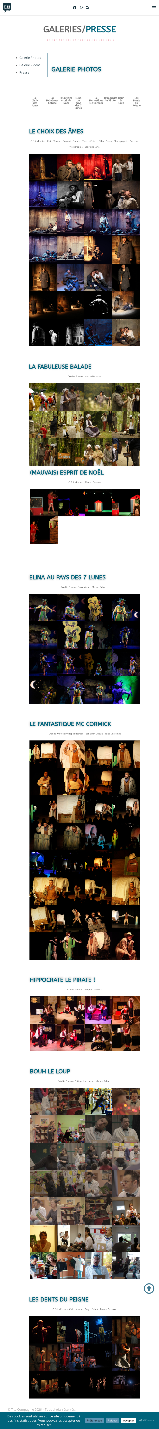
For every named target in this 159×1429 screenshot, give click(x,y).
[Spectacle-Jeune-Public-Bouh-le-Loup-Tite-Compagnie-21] (43, 1211)
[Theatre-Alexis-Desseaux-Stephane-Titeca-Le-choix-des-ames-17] (43, 277)
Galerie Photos (30, 58)
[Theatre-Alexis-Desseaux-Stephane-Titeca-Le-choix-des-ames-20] (126, 277)
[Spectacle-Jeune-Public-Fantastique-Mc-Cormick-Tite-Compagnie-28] (43, 891)
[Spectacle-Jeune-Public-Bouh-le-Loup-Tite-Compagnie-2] (126, 1101)
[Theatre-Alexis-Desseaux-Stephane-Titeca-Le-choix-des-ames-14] (70, 250)
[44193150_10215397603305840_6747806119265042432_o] (43, 1330)
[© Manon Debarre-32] (126, 690)
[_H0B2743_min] (43, 502)
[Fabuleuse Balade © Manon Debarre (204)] (70, 452)
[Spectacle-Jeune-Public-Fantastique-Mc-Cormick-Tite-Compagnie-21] (43, 863)
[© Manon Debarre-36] (70, 690)
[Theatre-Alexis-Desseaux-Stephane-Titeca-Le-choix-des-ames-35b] (126, 167)
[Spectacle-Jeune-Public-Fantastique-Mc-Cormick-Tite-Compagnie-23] (71, 863)
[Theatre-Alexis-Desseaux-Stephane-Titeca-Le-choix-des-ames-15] (98, 250)
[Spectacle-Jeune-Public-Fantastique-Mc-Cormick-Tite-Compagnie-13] (71, 809)
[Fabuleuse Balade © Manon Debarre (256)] (43, 452)
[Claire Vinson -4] (70, 607)
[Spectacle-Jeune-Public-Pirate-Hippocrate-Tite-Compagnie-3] (71, 1010)
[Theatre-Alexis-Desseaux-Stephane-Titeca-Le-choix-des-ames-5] (43, 222)
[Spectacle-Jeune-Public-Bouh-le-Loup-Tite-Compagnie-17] (43, 1183)
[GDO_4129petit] (43, 167)
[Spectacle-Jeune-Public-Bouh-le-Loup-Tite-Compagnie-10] (43, 1156)
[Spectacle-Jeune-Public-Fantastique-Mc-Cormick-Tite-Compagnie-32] (126, 891)
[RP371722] (71, 1330)
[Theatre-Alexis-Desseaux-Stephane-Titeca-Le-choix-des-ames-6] (70, 222)
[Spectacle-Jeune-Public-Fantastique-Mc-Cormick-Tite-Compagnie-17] (43, 836)
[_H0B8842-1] (71, 1238)
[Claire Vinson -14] (70, 635)
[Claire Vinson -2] (43, 607)
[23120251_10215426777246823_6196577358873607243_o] (43, 1265)
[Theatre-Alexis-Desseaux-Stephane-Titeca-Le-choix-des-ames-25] (126, 305)
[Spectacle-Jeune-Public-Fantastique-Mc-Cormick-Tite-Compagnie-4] (126, 754)
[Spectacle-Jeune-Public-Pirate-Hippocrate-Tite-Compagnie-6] (43, 1037)
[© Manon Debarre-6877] (43, 690)
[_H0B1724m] (43, 1357)
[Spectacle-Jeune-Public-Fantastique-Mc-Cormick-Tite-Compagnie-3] (43, 754)
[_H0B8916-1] (98, 1238)
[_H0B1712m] (126, 1330)
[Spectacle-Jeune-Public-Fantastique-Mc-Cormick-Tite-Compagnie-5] (43, 781)
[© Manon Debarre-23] (98, 662)
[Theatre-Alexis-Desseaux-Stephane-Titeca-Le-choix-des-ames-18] (70, 277)
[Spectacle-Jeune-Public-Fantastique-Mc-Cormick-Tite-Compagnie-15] (98, 809)
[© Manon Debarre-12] (126, 662)
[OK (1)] (126, 333)
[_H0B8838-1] (43, 1238)
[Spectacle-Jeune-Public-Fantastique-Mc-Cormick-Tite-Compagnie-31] (98, 891)
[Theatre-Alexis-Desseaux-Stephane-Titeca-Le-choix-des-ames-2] (98, 195)
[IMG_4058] (98, 946)
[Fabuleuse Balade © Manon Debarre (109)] (98, 397)
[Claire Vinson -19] (126, 635)
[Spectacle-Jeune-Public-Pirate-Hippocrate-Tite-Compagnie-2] (43, 1010)
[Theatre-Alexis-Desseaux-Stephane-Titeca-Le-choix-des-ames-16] (126, 250)
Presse (24, 72)
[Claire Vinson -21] (43, 662)
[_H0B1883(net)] (126, 1357)
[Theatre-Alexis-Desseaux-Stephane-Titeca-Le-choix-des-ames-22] (70, 305)
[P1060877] (71, 1265)
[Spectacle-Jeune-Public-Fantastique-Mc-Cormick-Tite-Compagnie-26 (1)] (126, 863)
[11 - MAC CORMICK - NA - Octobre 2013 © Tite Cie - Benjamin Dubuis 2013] (126, 918)
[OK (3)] (98, 333)
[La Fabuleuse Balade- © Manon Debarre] (43, 424)
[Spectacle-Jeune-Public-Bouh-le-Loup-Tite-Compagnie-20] (126, 1183)
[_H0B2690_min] (126, 502)
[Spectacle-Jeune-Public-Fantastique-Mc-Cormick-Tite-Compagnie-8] (98, 781)
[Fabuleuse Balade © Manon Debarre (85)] (70, 397)
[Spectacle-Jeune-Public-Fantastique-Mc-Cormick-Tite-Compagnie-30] (71, 891)
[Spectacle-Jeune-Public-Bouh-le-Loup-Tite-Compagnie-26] (98, 1211)
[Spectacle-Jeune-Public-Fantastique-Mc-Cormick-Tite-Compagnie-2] (98, 754)
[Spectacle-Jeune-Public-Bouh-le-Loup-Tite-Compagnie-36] (98, 1101)
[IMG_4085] (126, 946)
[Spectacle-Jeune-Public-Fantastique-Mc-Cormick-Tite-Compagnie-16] (126, 809)
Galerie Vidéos (30, 65)
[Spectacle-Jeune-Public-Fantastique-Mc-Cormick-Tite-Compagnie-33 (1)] (43, 918)
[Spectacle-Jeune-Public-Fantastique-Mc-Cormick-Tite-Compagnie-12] (43, 809)
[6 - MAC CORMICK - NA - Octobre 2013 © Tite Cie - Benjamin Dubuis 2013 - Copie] (71, 918)
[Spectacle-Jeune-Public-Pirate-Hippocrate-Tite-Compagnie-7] (71, 1037)
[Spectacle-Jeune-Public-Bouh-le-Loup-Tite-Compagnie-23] (71, 1211)
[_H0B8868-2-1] (126, 1211)
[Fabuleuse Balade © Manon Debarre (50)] (43, 397)
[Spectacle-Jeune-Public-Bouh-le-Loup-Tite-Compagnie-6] (71, 1129)
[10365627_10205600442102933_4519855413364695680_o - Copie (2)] (70, 333)
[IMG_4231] (71, 946)
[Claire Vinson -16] (98, 635)
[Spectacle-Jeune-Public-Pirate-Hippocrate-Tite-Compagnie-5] (126, 1010)
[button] (87, 7)
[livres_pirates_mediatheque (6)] (126, 1037)
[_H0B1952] (43, 1385)
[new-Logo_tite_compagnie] (7, 8)
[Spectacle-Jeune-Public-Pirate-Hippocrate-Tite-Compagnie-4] (98, 1010)
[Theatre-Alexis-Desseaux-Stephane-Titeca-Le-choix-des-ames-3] (126, 195)
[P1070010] (98, 1265)
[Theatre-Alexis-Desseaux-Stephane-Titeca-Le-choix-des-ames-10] (43, 195)
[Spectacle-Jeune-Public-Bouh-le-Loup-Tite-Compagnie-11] (98, 1129)
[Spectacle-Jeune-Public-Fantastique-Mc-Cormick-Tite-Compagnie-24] (98, 863)
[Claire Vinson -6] (126, 607)
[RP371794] (98, 1330)
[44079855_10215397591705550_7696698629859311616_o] (126, 1385)
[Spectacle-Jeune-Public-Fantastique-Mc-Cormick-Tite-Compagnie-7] (71, 781)
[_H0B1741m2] (71, 1357)
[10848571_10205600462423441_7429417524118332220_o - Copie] (43, 333)
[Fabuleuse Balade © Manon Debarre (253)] (126, 424)
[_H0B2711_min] (71, 502)
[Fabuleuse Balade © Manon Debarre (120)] (98, 424)
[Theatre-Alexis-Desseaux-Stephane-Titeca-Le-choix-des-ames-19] (98, 277)
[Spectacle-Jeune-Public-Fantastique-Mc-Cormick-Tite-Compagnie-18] (71, 836)
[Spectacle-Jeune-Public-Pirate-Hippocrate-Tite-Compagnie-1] (98, 1037)
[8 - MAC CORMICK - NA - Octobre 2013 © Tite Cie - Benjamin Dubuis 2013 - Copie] (98, 918)
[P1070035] (126, 1265)
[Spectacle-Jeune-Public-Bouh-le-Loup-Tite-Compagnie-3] (43, 1129)
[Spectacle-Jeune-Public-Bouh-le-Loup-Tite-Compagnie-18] (71, 1183)
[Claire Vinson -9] (43, 635)
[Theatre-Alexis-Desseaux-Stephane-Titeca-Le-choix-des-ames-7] (98, 222)
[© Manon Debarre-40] (70, 662)
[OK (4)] (70, 167)
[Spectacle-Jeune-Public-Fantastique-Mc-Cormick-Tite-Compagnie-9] (126, 781)
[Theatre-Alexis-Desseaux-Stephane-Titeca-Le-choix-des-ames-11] (43, 250)
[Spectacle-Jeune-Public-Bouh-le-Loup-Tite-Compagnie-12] (126, 1129)
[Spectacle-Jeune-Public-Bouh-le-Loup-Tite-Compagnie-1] (71, 1101)
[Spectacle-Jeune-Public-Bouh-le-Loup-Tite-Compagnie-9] (71, 1156)
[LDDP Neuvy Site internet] (71, 1385)
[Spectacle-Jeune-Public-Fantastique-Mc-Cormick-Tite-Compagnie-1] (71, 754)
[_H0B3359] (98, 1385)
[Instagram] (81, 7)
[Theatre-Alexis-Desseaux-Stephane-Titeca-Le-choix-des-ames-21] (43, 305)
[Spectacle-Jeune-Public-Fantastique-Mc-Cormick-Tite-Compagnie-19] (98, 836)
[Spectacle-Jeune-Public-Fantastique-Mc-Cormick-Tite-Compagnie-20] (126, 836)
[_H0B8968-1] (126, 1238)
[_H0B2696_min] (98, 502)
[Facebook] (74, 7)
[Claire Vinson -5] (98, 607)
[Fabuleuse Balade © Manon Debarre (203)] (126, 397)
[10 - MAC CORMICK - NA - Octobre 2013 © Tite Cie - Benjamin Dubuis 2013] (43, 946)
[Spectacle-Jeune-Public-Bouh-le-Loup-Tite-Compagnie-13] (43, 1101)
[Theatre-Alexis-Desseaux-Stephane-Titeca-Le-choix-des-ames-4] (98, 305)
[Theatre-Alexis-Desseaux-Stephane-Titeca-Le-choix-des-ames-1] (70, 195)
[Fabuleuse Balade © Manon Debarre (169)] (126, 452)
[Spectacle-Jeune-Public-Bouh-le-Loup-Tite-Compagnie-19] (98, 1183)
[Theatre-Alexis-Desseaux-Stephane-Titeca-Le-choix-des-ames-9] (98, 167)
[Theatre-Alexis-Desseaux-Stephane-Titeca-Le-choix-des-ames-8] (126, 222)
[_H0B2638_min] (43, 530)
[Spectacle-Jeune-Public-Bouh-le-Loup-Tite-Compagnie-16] (126, 1156)
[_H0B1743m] (98, 1357)
